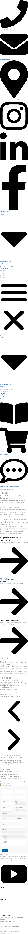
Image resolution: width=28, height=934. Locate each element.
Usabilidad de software (5, 261)
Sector (3, 834)
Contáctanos (3, 897)
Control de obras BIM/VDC (6, 267)
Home (1, 213)
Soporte (2, 275)
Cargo (3, 824)
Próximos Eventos (4, 892)
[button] (14, 306)
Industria (4, 829)
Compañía (4, 818)
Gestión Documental (5, 263)
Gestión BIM (3, 272)
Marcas (2, 273)
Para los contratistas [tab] (5, 764)
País (16, 801)
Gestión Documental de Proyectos (8, 904)
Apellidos (17, 788)
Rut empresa (18, 818)
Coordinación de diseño (6, 906)
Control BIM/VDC (4, 908)
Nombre (4, 788)
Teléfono (17, 795)
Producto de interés (6, 838)
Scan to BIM (3, 270)
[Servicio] (14, 842)
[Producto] (14, 841)
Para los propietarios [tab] (5, 766)
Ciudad (3, 807)
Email (3, 795)
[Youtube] (14, 886)
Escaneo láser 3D (4, 268)
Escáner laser (3, 911)
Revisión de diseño (4, 265)
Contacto (2, 277)
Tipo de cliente (5, 813)
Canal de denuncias (5, 889)
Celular (3, 801)
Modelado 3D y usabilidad (6, 901)
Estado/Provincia (19, 807)
